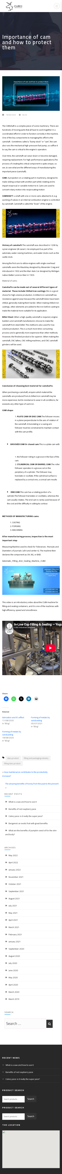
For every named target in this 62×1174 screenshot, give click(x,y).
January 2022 (15, 870)
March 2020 (14, 992)
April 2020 (13, 985)
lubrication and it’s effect (13, 717)
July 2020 (13, 963)
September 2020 (16, 949)
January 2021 (15, 942)
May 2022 (13, 855)
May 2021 (13, 913)
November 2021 (16, 877)
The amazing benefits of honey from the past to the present (32, 784)
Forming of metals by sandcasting (40, 718)
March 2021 (14, 927)
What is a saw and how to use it (23, 802)
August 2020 (14, 956)
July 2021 (13, 906)
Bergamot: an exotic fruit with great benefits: (28, 823)
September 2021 (16, 891)
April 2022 (13, 862)
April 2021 (13, 920)
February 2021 (15, 934)
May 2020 (13, 977)
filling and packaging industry (36, 758)
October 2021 (15, 884)
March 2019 (14, 999)
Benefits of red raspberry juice (22, 809)
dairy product (13, 758)
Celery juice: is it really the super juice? (26, 816)
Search (30, 1099)
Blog (24, 115)
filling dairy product (12, 763)
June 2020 (13, 970)
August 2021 (14, 898)
